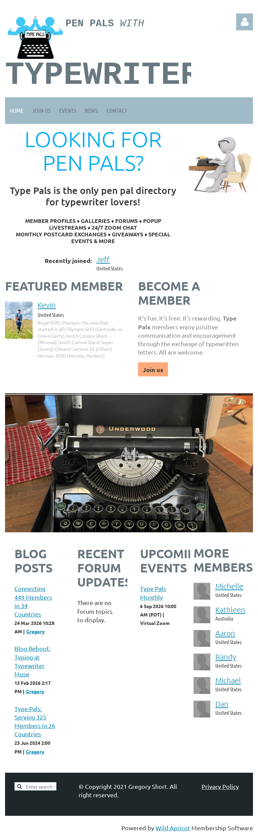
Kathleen (230, 609)
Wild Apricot (173, 827)
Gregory (35, 631)
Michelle (229, 585)
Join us (153, 369)
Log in (244, 21)
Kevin (47, 304)
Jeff (103, 259)
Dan (221, 703)
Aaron (225, 633)
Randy (225, 656)
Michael (228, 680)
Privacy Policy (220, 786)
